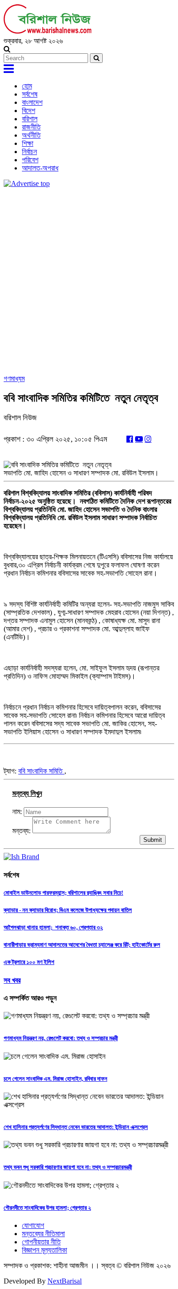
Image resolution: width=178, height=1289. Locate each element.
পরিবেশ (30, 160)
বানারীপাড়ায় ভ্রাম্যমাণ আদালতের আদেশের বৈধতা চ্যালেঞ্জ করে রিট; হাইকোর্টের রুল (82, 944)
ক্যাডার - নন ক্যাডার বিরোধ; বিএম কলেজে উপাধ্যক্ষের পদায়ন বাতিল (68, 910)
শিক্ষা (27, 143)
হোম (27, 86)
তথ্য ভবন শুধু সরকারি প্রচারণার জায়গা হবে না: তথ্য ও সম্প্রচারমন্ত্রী (68, 1167)
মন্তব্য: (21, 831)
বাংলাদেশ (32, 102)
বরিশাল (29, 119)
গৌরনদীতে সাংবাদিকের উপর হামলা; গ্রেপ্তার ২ (47, 1207)
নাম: (17, 811)
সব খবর (12, 980)
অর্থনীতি (31, 135)
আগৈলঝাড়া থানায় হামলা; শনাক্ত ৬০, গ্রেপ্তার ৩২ (53, 927)
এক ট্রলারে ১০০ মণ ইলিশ (29, 962)
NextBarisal (64, 1281)
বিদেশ (28, 110)
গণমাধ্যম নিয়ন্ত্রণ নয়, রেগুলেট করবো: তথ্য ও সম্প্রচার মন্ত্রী (61, 1038)
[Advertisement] (89, 281)
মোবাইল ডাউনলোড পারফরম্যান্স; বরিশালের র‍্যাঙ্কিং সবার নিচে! (63, 892)
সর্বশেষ (29, 94)
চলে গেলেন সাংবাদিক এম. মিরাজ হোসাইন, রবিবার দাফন (55, 1078)
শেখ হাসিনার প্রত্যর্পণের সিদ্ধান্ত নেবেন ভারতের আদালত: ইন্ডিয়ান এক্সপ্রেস (76, 1127)
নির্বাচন (29, 151)
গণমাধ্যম (14, 378)
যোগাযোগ (33, 1225)
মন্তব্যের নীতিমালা (43, 1233)
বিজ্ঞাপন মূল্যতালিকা (44, 1250)
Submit (152, 839)
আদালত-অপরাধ (40, 168)
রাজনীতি (31, 127)
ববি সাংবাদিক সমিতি (41, 771)
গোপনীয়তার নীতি (41, 1242)
